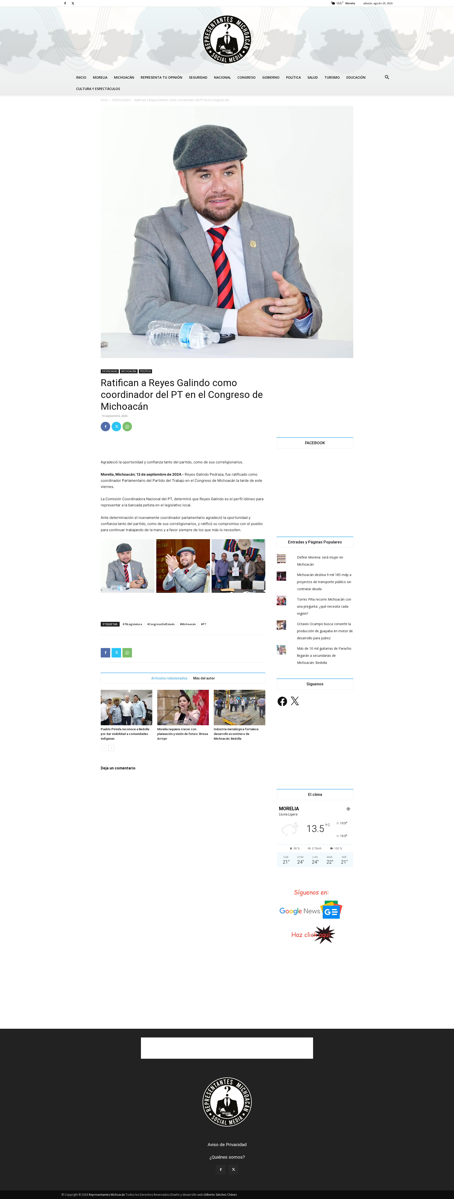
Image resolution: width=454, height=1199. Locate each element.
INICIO (81, 77)
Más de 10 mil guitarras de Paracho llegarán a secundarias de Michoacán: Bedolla (324, 655)
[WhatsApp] (127, 426)
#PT (203, 624)
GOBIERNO (270, 77)
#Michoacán (188, 624)
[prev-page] (104, 748)
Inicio (104, 100)
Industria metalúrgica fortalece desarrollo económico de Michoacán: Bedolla (236, 733)
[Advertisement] (183, 447)
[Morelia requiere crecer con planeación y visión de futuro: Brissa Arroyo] (183, 707)
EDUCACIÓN (356, 77)
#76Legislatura (132, 624)
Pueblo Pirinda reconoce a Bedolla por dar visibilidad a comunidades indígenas (125, 733)
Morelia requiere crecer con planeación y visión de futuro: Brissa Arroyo (182, 733)
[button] (387, 78)
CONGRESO (246, 77)
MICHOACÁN (124, 77)
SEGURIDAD (198, 77)
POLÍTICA (293, 77)
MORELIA (100, 77)
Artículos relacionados (169, 678)
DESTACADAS (121, 100)
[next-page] (111, 748)
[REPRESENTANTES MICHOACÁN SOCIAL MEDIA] (227, 39)
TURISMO (332, 77)
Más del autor (204, 678)
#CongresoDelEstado (161, 624)
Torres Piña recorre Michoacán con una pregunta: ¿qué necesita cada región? (324, 606)
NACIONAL (222, 77)
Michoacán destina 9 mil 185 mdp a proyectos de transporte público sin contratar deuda (324, 581)
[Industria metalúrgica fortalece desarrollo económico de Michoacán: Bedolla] (239, 707)
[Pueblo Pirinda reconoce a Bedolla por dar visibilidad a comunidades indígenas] (126, 707)
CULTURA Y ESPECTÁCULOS (98, 88)
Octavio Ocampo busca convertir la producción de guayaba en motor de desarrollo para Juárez (325, 631)
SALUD (312, 77)
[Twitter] (72, 3)
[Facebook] (65, 3)
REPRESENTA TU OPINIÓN (161, 77)
